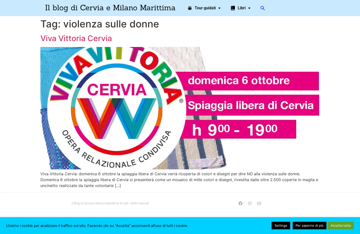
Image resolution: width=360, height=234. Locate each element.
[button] (262, 8)
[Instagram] (250, 203)
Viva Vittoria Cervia (76, 38)
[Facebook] (240, 203)
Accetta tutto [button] (341, 225)
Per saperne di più (310, 225)
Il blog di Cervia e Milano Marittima (110, 7)
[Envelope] (259, 203)
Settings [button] (281, 225)
